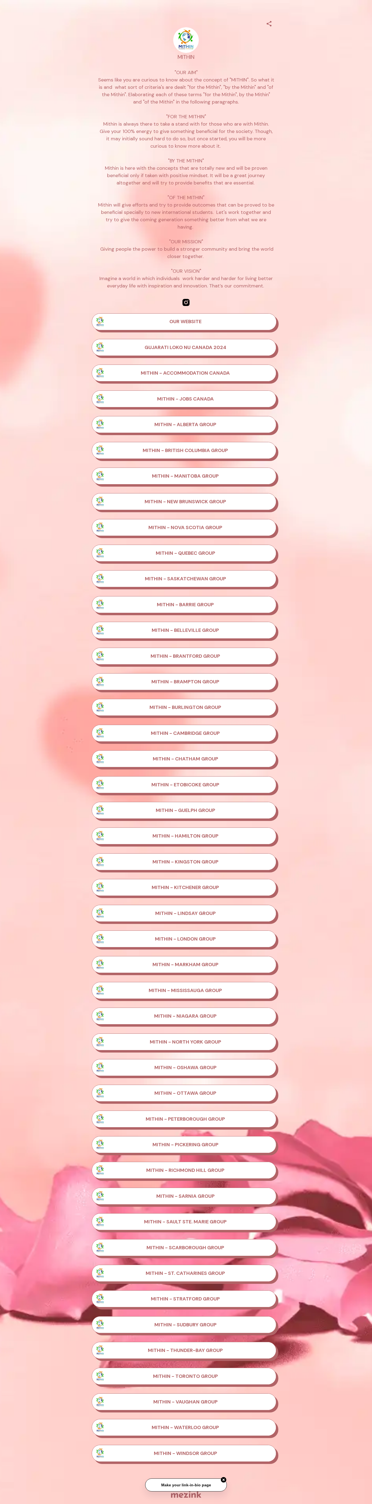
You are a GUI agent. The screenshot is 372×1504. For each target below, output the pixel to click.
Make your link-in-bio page (186, 1482)
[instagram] (186, 302)
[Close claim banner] (223, 1477)
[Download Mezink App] (186, 1494)
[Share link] (269, 23)
